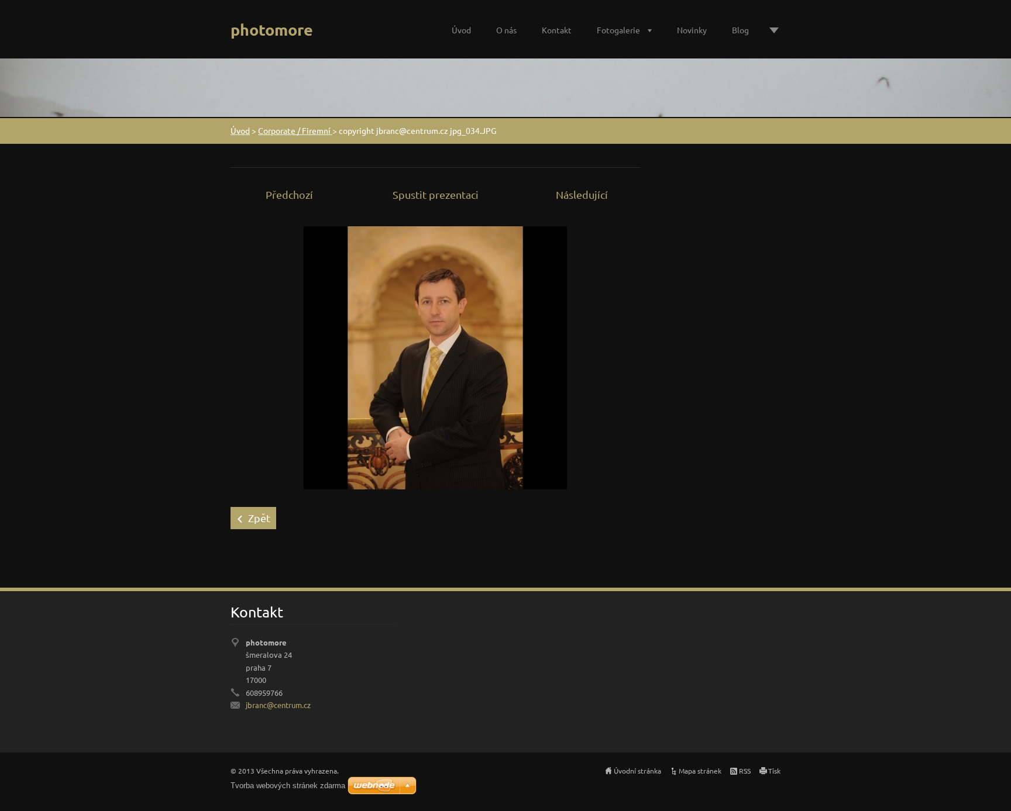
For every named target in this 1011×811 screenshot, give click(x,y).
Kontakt (557, 30)
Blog (740, 30)
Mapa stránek (700, 770)
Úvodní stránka (637, 770)
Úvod (461, 30)
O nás (506, 30)
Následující (582, 194)
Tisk (774, 770)
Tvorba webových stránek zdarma (288, 785)
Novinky (692, 30)
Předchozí (289, 194)
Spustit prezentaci (436, 194)
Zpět (259, 518)
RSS (745, 770)
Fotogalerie (618, 30)
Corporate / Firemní (295, 130)
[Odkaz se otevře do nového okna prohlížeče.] (435, 356)
